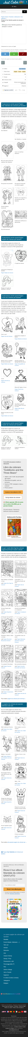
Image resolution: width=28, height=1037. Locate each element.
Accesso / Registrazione (23, 2)
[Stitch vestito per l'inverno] (7, 725)
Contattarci (16, 1006)
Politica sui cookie (8, 1007)
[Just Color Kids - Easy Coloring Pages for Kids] (4, 1011)
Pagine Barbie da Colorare (21, 338)
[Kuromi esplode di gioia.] (7, 823)
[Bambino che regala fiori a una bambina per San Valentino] (21, 195)
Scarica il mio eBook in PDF (13, 492)
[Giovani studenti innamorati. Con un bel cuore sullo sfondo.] (7, 204)
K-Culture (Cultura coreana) (11, 977)
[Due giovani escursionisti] (7, 181)
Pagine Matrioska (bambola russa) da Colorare (20, 641)
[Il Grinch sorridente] (21, 832)
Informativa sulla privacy (15, 893)
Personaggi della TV (9, 964)
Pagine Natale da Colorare (7, 272)
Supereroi (6, 975)
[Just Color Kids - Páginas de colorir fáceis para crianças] (14, 1011)
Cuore (19, 71)
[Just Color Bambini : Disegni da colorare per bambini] (13, 2)
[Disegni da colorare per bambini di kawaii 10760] (21, 804)
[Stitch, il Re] (21, 779)
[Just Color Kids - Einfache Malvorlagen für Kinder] (19, 1011)
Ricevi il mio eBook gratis (14, 889)
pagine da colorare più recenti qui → (17, 698)
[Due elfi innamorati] (7, 227)
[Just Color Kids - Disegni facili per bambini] (16, 1011)
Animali (6, 947)
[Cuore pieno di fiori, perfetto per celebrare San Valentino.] (7, 158)
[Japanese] (25, 1011)
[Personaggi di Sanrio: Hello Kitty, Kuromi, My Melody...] (7, 770)
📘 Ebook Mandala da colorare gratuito (10, 993)
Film (5, 966)
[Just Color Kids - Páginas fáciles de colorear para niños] (11, 1011)
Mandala (6, 939)
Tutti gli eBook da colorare (12, 497)
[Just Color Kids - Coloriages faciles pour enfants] (8, 1011)
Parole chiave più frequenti (7, 1006)
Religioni (6, 983)
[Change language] (26, 2)
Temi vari (6, 945)
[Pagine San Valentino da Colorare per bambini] (2, 852)
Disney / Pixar (7, 958)
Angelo (15, 71)
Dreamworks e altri (9, 961)
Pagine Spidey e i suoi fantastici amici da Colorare (6, 758)
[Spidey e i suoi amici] (7, 752)
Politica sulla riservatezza (18, 1007)
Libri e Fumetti (7, 972)
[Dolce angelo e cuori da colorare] (21, 725)
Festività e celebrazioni (14, 16)
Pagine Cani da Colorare (6, 336)
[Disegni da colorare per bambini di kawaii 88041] (7, 796)
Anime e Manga (8, 969)
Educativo (6, 950)
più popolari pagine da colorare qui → (17, 842)
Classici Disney (8, 956)
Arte (5, 953)
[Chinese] (22, 1011)
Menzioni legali (22, 1006)
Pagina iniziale (4, 16)
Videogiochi (7, 980)
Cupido (23, 71)
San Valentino (22, 68)
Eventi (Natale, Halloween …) (11, 942)
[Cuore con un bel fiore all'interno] (21, 149)
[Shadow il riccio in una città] (21, 752)
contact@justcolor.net (14, 1029)
